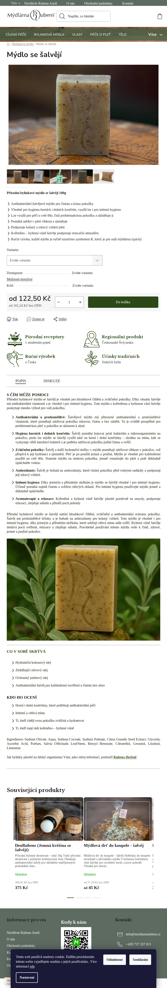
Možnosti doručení (19, 279)
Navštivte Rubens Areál (40, 3)
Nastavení (27, 977)
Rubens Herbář (125, 757)
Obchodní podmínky (98, 3)
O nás (71, 3)
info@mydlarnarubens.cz (143, 934)
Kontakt (127, 3)
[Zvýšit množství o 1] (80, 302)
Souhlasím (140, 959)
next (157, 850)
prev (10, 850)
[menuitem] (16, 34)
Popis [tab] (20, 381)
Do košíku (123, 302)
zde (32, 966)
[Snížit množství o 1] (58, 302)
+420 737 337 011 (138, 944)
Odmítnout (115, 959)
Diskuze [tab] (51, 381)
